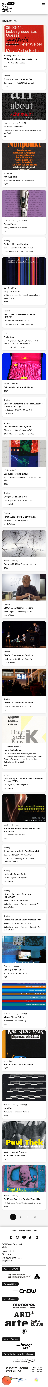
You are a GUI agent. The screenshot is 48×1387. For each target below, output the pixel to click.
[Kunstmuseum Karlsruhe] (17, 1369)
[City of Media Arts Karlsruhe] (34, 1380)
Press (35, 1230)
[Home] (10, 7)
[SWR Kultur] (37, 1323)
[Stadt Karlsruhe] (37, 1276)
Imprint (14, 1230)
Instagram (17, 1237)
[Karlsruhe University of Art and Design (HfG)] (24, 1361)
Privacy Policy (25, 1230)
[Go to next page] (27, 1217)
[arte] (16, 1323)
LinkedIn (37, 1237)
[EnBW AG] (24, 1291)
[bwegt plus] (24, 1346)
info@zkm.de (7, 1261)
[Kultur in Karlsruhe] (24, 1331)
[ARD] (24, 1314)
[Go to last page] (35, 1217)
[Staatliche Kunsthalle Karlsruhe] (36, 1369)
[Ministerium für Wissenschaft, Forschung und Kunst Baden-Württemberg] (19, 1276)
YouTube (24, 1237)
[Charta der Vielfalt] (18, 1380)
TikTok (30, 1237)
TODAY (7, 1381)
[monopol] (24, 1305)
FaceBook (11, 1237)
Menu (43, 4)
